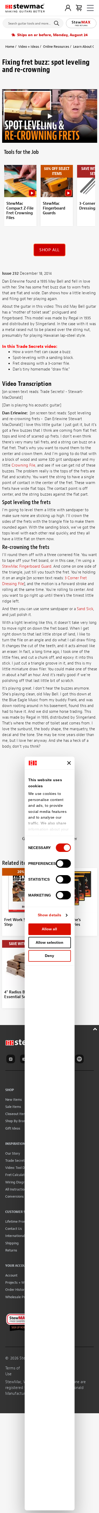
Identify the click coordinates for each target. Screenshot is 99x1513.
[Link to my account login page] (68, 8)
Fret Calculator (16, 1175)
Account (11, 1275)
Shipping (12, 1243)
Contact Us (13, 1228)
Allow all (49, 929)
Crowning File (23, 465)
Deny (49, 956)
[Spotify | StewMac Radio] (80, 1060)
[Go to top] (95, 1028)
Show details (49, 915)
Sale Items (13, 1106)
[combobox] (33, 22)
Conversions (14, 1196)
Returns (11, 1250)
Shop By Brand (16, 1121)
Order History (15, 1289)
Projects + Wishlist (19, 1282)
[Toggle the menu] (90, 8)
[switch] (63, 863)
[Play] (50, 116)
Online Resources (56, 46)
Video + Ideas (28, 46)
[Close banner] (69, 763)
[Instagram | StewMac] (11, 1060)
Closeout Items (16, 1114)
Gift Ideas (12, 1128)
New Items (13, 1099)
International (15, 1236)
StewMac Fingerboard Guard (26, 566)
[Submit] (57, 23)
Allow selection (49, 942)
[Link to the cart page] (79, 8)
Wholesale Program (20, 1297)
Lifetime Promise (18, 1221)
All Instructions (16, 1189)
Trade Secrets (15, 1160)
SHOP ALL (49, 250)
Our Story (12, 1153)
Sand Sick (85, 608)
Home (9, 46)
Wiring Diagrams (18, 1182)
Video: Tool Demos (19, 1167)
